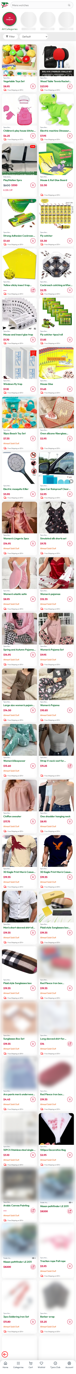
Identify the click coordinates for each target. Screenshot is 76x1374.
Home (5, 1367)
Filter (12, 36)
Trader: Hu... (44, 1202)
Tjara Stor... (7, 78)
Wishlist (41, 1367)
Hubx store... (7, 177)
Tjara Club (55, 1367)
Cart (31, 1367)
